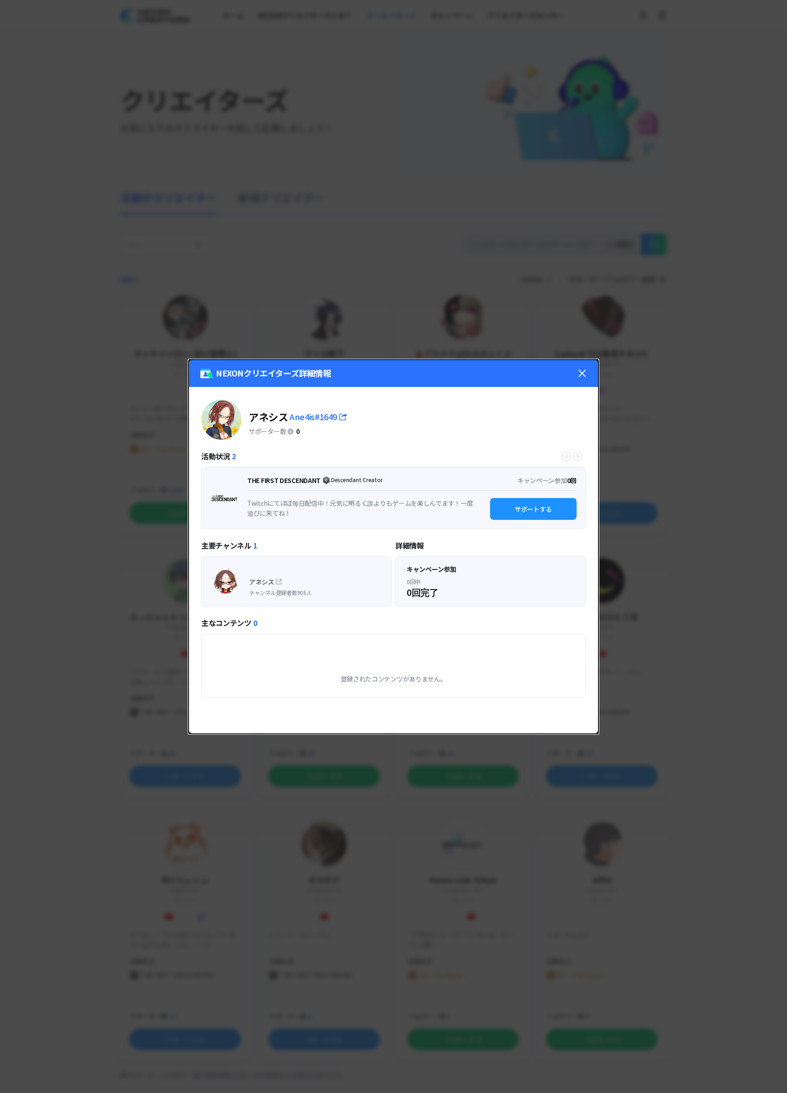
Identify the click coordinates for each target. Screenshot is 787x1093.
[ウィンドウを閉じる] (582, 373)
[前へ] (566, 456)
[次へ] (577, 456)
